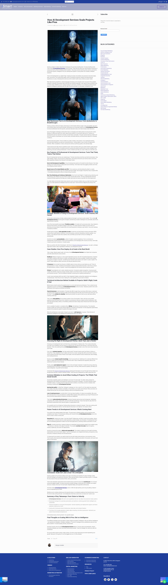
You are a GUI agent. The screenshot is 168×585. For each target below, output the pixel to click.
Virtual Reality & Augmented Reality (109, 106)
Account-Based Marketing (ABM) (74, 560)
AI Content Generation (53, 562)
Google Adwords (104, 72)
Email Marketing (104, 70)
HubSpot (103, 77)
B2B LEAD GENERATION (72, 557)
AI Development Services (59, 68)
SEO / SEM (69, 575)
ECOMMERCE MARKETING (92, 557)
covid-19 (103, 62)
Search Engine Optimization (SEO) (108, 96)
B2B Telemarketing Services (72, 563)
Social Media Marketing (106, 102)
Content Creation (104, 58)
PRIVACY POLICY (89, 571)
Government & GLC (52, 568)
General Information (105, 71)
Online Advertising (71, 571)
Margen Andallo (58, 25)
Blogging (103, 55)
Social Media (104, 100)
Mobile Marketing (105, 90)
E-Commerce (104, 67)
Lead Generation (104, 81)
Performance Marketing (91, 561)
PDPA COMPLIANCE (90, 573)
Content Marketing (105, 59)
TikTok (102, 103)
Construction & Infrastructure (55, 570)
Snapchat (103, 99)
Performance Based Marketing (108, 95)
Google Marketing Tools (106, 74)
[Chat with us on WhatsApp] (164, 581)
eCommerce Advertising (106, 68)
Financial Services (52, 567)
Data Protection (104, 64)
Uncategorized (104, 105)
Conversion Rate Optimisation (107, 61)
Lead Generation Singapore (107, 84)
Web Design (103, 108)
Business (103, 56)
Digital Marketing (104, 65)
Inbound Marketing (105, 78)
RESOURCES (88, 564)
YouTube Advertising (105, 109)
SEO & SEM (103, 97)
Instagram (103, 80)
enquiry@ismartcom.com (111, 565)
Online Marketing (104, 92)
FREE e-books (89, 568)
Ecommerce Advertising (91, 560)
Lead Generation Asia (105, 83)
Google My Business (105, 75)
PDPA (102, 93)
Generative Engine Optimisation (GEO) (75, 572)
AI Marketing (51, 560)
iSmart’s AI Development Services (80, 245)
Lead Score (103, 86)
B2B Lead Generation (105, 53)
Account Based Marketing (106, 50)
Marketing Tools (104, 89)
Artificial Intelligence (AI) (106, 52)
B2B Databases (70, 561)
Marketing (103, 87)
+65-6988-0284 (108, 564)
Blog (87, 566)
